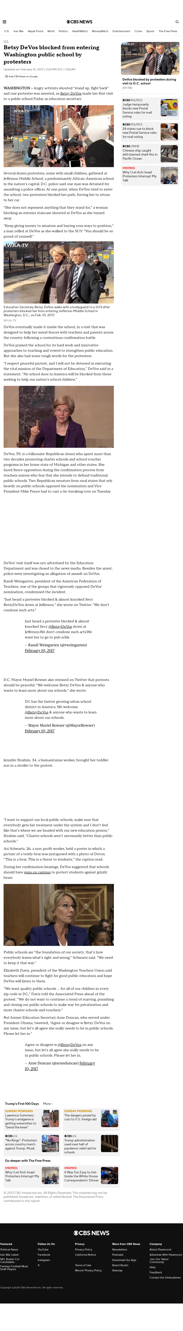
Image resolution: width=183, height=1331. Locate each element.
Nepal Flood (35, 31)
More (47, 1104)
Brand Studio (120, 1265)
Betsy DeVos (70, 93)
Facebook (44, 1254)
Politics (63, 31)
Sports (150, 31)
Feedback (156, 1272)
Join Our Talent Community (159, 1261)
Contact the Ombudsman (165, 1277)
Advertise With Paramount (166, 1254)
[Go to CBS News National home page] (79, 22)
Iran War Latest (9, 1254)
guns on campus (37, 872)
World (51, 31)
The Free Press (168, 31)
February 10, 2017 (40, 650)
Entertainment (121, 31)
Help (152, 1267)
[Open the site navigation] (28, 21)
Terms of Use (83, 1265)
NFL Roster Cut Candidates (9, 1261)
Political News (9, 1249)
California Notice (85, 1254)
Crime (138, 31)
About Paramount (160, 1249)
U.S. (6, 31)
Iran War (19, 31)
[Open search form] (177, 22)
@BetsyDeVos (60, 626)
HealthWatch (80, 31)
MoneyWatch (100, 31)
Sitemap (117, 1270)
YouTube (43, 1249)
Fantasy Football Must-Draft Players (14, 1268)
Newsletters (119, 1249)
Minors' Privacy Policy (88, 1270)
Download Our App (124, 1260)
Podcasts (117, 1254)
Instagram (44, 1260)
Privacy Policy (83, 1249)
